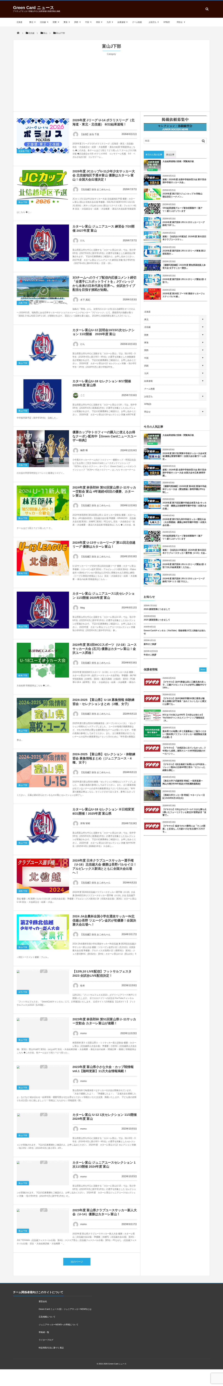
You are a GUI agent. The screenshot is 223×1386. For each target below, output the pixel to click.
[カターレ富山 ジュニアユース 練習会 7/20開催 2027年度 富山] (43, 243)
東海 (65, 22)
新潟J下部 (22, 573)
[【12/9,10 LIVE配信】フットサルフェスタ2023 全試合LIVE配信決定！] (43, 971)
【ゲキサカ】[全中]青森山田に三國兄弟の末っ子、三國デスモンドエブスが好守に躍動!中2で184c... (184, 685)
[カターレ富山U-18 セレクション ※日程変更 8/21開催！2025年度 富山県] (43, 826)
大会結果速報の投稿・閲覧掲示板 (178, 161)
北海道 (19, 22)
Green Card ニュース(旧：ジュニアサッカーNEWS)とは (65, 1309)
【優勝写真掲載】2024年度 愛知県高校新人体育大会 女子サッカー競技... (184, 266)
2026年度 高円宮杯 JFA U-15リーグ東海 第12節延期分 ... (184, 252)
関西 (76, 22)
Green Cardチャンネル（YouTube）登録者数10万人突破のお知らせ (175, 632)
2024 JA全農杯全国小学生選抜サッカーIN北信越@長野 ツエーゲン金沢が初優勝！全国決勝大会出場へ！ (104, 920)
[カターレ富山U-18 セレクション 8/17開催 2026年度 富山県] (43, 396)
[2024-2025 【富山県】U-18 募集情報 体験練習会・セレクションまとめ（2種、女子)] (43, 715)
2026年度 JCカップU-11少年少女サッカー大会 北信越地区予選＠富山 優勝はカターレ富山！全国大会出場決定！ (103, 175)
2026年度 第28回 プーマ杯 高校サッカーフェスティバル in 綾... (184, 295)
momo (83, 1033)
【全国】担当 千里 (89, 134)
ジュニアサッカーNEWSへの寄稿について (58, 1324)
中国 (87, 22)
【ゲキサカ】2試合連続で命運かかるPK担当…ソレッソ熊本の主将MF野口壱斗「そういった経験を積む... (184, 767)
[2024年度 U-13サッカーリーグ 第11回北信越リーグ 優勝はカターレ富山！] (43, 558)
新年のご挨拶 (150, 644)
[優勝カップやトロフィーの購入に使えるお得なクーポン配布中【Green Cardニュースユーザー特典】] (43, 448)
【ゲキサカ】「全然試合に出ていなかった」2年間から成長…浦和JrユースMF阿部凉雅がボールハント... (184, 751)
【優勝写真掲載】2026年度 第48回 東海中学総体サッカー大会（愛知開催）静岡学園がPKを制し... (184, 489)
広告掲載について (47, 1317)
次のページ (77, 1261)
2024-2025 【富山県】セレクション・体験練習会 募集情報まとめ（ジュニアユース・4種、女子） (103, 758)
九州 (109, 22)
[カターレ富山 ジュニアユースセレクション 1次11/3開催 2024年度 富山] (43, 1162)
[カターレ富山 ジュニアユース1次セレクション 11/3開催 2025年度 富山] (43, 610)
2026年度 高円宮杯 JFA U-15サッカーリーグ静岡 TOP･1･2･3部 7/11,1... (184, 580)
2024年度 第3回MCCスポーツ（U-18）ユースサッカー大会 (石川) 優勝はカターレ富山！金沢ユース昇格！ (104, 649)
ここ (82, 395)
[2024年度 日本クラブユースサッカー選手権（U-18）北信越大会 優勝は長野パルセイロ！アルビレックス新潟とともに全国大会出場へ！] (43, 876)
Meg (82, 607)
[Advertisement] (111, 81)
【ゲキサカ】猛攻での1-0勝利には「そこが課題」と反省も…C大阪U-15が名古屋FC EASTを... (184, 829)
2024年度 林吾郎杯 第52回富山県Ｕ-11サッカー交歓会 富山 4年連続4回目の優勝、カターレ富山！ (104, 491)
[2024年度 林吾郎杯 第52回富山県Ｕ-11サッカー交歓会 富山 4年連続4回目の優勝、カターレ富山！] (43, 503)
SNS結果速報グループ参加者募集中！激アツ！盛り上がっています (182, 209)
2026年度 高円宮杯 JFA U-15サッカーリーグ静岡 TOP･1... (184, 223)
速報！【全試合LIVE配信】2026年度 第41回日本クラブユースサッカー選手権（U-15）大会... (184, 551)
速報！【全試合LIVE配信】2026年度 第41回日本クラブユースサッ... (184, 238)
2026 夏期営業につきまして (157, 609)
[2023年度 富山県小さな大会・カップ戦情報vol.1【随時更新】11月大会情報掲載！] (43, 1066)
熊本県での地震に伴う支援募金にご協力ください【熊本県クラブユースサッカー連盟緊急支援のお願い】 (184, 734)
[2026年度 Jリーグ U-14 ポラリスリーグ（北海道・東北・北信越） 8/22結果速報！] (43, 135)
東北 (31, 22)
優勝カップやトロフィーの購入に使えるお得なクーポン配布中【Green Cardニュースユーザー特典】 (104, 436)
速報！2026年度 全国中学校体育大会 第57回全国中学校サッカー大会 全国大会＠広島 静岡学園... (184, 472)
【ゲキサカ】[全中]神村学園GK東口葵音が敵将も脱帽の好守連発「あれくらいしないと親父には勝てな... (184, 701)
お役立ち (152, 22)
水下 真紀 (85, 299)
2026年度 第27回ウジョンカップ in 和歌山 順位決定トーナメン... (184, 195)
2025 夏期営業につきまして (157, 620)
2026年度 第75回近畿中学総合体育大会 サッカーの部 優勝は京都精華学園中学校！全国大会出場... (184, 506)
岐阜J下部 (22, 675)
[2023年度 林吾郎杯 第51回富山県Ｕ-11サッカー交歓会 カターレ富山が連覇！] (43, 1019)
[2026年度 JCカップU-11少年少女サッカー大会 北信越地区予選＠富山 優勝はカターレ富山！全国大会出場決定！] (43, 186)
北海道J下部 (23, 151)
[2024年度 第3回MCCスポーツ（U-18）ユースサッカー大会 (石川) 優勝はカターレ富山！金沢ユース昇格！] (43, 660)
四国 (98, 22)
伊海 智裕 (85, 823)
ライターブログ (46, 1340)
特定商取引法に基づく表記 (51, 1348)
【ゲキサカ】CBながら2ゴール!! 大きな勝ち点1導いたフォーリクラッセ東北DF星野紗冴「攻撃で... (184, 812)
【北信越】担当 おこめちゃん (95, 189)
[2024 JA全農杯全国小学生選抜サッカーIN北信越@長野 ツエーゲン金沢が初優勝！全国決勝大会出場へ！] (43, 931)
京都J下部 (22, 465)
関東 (55, 22)
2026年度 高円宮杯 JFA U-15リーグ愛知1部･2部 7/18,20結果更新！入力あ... (184, 565)
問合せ (180, 22)
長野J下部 (22, 891)
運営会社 (43, 1301)
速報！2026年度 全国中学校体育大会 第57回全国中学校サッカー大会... (184, 181)
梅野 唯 (84, 450)
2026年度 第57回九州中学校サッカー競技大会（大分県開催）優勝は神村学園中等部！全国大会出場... (184, 522)
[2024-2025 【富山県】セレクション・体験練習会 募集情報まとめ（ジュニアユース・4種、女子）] (43, 769)
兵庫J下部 (22, 303)
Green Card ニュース (33, 7)
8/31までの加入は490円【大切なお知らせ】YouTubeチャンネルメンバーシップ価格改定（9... (183, 718)
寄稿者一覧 (44, 1332)
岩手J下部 (22, 992)
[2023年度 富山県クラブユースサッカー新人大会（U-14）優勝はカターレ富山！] (43, 1210)
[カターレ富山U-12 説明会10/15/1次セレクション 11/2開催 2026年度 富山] (43, 346)
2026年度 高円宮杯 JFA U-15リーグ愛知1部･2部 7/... (184, 280)
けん (82, 240)
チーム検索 (137, 22)
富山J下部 (22, 202)
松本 (82, 985)
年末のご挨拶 (150, 655)
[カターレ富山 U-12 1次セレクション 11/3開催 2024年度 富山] (43, 1114)
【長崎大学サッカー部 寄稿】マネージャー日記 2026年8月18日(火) (184, 796)
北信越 (43, 22)
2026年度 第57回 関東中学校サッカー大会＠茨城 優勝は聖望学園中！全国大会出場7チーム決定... (184, 456)
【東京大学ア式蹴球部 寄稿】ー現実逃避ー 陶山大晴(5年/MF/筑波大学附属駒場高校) (184, 782)
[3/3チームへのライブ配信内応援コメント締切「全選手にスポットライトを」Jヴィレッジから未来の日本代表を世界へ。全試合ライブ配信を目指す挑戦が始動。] (43, 290)
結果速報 (121, 22)
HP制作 (166, 22)
